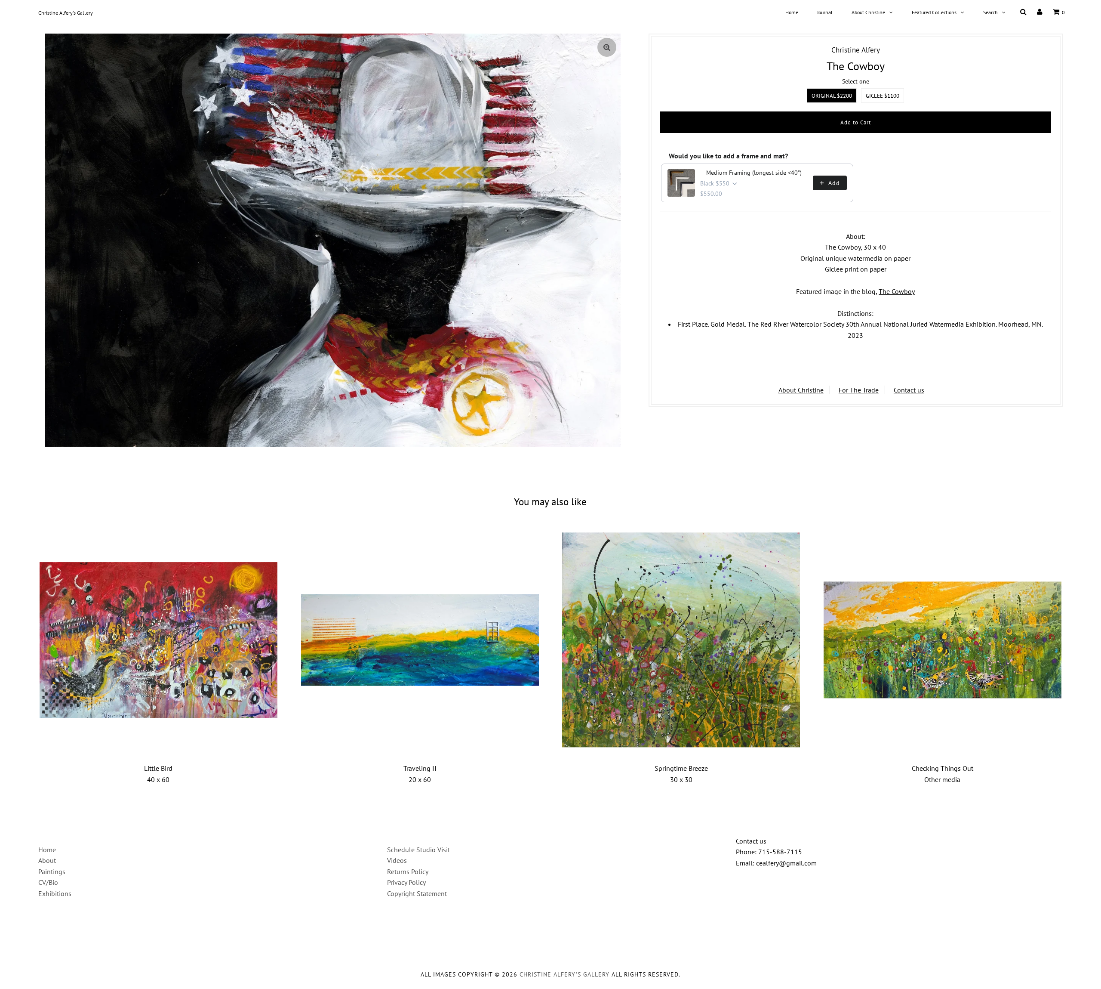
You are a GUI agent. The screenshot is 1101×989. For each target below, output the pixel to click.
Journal (825, 12)
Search (990, 12)
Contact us (909, 390)
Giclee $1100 (882, 95)
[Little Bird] (158, 640)
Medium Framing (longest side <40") (754, 172)
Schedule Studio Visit (418, 849)
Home (791, 12)
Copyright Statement (417, 893)
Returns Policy (407, 871)
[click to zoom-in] (606, 47)
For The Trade (859, 390)
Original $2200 (832, 95)
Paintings (51, 871)
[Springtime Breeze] (681, 640)
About (47, 860)
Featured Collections (934, 12)
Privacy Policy (406, 882)
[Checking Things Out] (942, 640)
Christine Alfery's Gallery (65, 12)
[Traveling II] (420, 640)
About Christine (868, 12)
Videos (397, 860)
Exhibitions (54, 893)
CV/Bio (48, 882)
